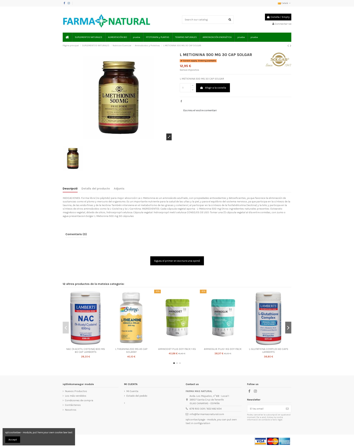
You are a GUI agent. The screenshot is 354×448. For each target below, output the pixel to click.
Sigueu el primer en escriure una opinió (177, 260)
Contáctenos (73, 405)
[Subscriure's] (287, 408)
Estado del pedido (136, 395)
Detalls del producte (95, 188)
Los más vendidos (75, 395)
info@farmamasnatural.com (207, 414)
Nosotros (70, 409)
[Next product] (290, 45)
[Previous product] (288, 45)
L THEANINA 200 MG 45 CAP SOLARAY (131, 350)
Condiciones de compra (79, 400)
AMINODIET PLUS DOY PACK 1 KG (177, 349)
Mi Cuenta (132, 391)
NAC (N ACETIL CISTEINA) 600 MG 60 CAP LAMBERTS (85, 350)
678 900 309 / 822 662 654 (206, 408)
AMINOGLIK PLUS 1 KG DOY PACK (223, 349)
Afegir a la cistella (215, 87)
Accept (12, 439)
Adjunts (119, 188)
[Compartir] (181, 101)
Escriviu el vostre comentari (200, 110)
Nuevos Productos (76, 391)
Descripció (70, 188)
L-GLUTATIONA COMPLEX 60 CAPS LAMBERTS (268, 350)
